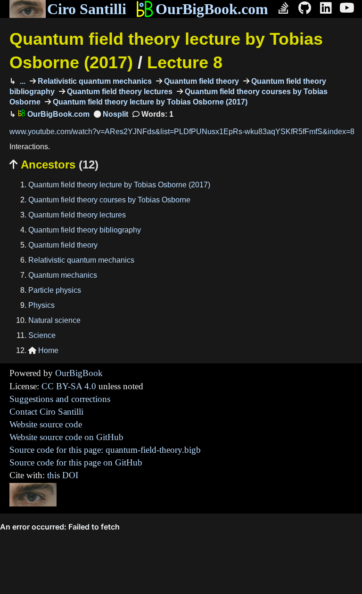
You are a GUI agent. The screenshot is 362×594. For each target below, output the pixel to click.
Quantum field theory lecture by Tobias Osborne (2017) (149, 102)
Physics (41, 305)
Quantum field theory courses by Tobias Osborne (109, 200)
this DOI (62, 475)
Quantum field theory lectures (119, 92)
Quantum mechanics (62, 275)
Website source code (45, 424)
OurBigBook (79, 373)
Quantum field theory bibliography (84, 230)
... (21, 81)
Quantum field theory (200, 81)
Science (42, 335)
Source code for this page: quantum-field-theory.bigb (105, 450)
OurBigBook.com (212, 8)
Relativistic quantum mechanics (94, 81)
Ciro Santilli (86, 8)
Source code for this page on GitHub (75, 462)
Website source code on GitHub (66, 437)
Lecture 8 (184, 62)
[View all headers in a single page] (111, 114)
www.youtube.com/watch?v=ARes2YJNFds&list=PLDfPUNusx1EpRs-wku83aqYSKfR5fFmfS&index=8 (181, 132)
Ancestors (54, 164)
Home (43, 350)
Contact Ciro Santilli (46, 412)
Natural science (54, 320)
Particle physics (54, 290)
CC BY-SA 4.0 (68, 386)
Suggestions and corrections (59, 399)
